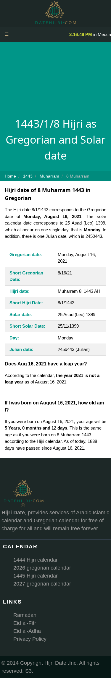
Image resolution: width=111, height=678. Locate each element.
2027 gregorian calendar (42, 584)
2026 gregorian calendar (42, 568)
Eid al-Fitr (24, 623)
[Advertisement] (55, 81)
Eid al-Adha (27, 631)
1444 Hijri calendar (35, 560)
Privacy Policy (29, 639)
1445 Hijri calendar (35, 576)
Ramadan (24, 615)
